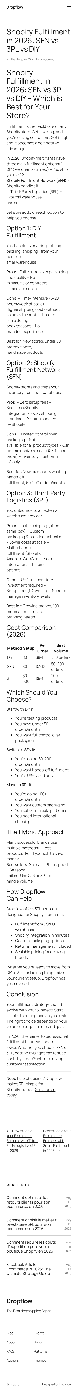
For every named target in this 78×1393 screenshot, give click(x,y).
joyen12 (26, 59)
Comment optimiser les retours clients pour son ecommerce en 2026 (28, 1202)
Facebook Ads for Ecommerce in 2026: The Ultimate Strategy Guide (28, 1268)
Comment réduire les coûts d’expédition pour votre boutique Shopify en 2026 (31, 1246)
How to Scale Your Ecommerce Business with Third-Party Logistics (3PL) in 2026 (22, 1140)
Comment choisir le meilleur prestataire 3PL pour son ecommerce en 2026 (31, 1224)
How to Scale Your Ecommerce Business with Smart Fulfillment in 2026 (57, 1140)
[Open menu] (69, 7)
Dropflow (14, 7)
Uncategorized (45, 59)
